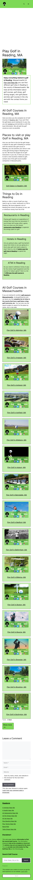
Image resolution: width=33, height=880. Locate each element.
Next (10, 719)
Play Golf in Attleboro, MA (16, 440)
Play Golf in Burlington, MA (16, 714)
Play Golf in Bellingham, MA (16, 550)
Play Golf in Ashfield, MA (16, 413)
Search (26, 860)
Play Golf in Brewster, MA (16, 660)
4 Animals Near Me (8, 807)
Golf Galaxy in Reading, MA (16, 186)
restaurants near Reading (12, 227)
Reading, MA (14, 120)
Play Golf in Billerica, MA (16, 577)
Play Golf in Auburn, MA (16, 467)
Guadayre (6, 803)
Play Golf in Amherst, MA (16, 385)
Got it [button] (16, 875)
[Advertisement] (16, 25)
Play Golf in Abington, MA (16, 330)
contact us (11, 124)
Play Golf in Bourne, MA (16, 632)
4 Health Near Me (8, 810)
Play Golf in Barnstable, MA (16, 495)
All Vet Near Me (7, 818)
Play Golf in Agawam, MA (16, 358)
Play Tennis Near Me (9, 824)
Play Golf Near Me (11, 83)
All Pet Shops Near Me (9, 816)
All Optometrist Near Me (10, 813)
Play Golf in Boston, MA (16, 605)
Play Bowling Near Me (9, 821)
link (22, 849)
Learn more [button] (24, 871)
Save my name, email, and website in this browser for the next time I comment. (16, 778)
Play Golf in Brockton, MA (16, 687)
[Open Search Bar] (24, 4)
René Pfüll (5, 826)
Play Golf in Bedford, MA (16, 522)
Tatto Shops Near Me (9, 829)
